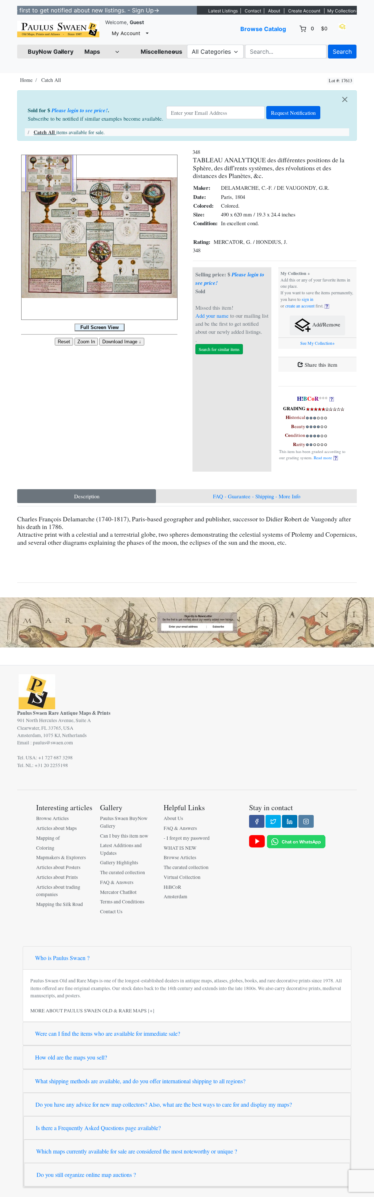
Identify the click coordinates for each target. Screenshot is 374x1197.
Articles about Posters (58, 867)
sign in (307, 299)
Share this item (320, 364)
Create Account (304, 11)
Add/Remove (325, 324)
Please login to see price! (79, 110)
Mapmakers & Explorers (61, 857)
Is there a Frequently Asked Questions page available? (98, 1128)
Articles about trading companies (58, 891)
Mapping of (48, 838)
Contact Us (111, 911)
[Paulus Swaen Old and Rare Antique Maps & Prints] (58, 29)
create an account (299, 306)
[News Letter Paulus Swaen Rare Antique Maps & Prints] (187, 622)
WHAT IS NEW (180, 848)
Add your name (212, 315)
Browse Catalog (263, 29)
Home (26, 79)
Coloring (45, 848)
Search (342, 51)
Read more (323, 457)
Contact (253, 11)
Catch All (51, 79)
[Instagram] (306, 821)
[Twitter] (273, 821)
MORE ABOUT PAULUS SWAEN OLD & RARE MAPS (88, 1010)
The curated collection (122, 872)
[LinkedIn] (289, 821)
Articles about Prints (57, 877)
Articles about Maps (56, 828)
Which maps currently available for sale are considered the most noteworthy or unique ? (136, 1151)
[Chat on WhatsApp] (296, 841)
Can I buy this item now (124, 835)
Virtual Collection (182, 877)
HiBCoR (172, 887)
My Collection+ (343, 11)
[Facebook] (256, 821)
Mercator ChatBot (118, 892)
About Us (173, 818)
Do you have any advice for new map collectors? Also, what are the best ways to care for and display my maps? (163, 1104)
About (274, 11)
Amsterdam (175, 896)
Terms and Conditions (122, 901)
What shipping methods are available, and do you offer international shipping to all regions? (140, 1081)
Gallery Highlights (119, 862)
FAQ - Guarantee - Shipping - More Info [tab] (256, 496)
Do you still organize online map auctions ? (86, 1174)
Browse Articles (52, 818)
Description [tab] (86, 496)
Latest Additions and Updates (121, 849)
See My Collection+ (317, 343)
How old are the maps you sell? (71, 1057)
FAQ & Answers (116, 882)
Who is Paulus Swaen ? (62, 958)
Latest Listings (223, 11)
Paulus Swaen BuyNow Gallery (124, 822)
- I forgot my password (187, 838)
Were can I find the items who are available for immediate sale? (107, 1033)
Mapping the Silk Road (59, 904)
